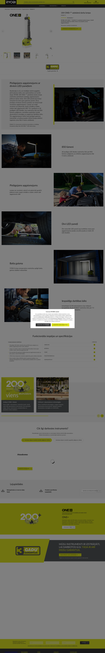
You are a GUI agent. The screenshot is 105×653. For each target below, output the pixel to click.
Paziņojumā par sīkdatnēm (56, 318)
